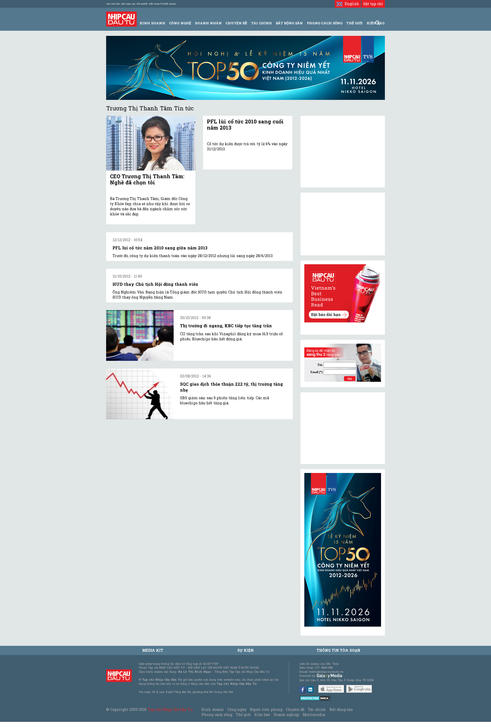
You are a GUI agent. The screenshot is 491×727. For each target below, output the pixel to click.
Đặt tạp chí (373, 3)
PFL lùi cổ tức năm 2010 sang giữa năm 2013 (160, 247)
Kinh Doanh (152, 23)
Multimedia (314, 714)
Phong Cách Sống (324, 23)
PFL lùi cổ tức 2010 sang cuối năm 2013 (245, 124)
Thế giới (354, 23)
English (350, 3)
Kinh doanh (213, 709)
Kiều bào (262, 714)
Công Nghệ (180, 23)
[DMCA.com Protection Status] (315, 698)
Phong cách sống (217, 714)
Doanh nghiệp (286, 714)
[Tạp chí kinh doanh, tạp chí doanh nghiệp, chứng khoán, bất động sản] (121, 18)
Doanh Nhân (208, 23)
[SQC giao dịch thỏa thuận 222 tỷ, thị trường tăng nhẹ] (140, 393)
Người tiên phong (266, 709)
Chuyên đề (236, 23)
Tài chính (317, 709)
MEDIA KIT (152, 650)
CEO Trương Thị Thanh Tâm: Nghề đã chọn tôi (147, 179)
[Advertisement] (342, 428)
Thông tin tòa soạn (338, 650)
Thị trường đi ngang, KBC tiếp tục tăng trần (226, 325)
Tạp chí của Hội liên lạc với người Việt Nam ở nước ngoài (141, 4)
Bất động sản (289, 23)
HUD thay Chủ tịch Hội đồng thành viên (155, 284)
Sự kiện (245, 650)
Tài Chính (261, 23)
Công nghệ (236, 709)
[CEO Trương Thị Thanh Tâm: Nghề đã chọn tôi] (150, 143)
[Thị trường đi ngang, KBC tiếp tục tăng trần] (140, 335)
